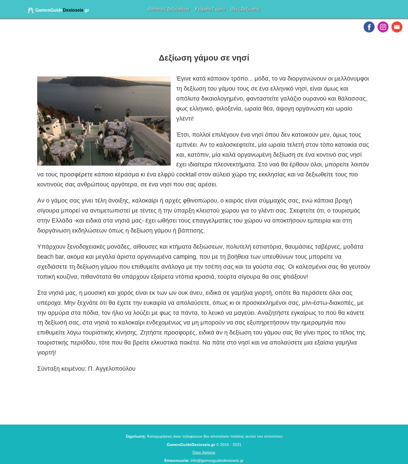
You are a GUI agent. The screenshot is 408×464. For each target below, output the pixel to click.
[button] (369, 27)
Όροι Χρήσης (204, 452)
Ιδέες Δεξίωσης (245, 9)
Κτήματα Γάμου (210, 9)
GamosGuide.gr (61, 10)
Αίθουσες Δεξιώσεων (169, 9)
